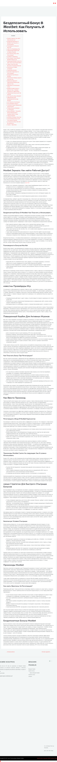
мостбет (27, 182)
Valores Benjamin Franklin (35, 672)
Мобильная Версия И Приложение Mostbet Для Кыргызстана (13, 82)
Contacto (30, 676)
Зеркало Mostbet (11, 115)
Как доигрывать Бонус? (12, 103)
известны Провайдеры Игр (13, 49)
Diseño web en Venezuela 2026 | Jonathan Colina (47, 758)
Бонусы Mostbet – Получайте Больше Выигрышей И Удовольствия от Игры (14, 113)
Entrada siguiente (46, 651)
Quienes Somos (31, 670)
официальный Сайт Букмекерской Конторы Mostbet (12, 99)
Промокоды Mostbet (12, 70)
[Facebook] (53, 3)
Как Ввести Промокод (12, 56)
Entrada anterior (10, 651)
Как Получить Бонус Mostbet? (14, 96)
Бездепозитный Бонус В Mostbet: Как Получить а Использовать (13, 43)
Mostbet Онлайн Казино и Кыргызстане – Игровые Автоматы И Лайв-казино (13, 90)
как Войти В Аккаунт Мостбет (14, 117)
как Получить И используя (13, 102)
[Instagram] (55, 3)
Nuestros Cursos (31, 674)
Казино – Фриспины (11, 124)
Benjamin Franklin (31, 669)
